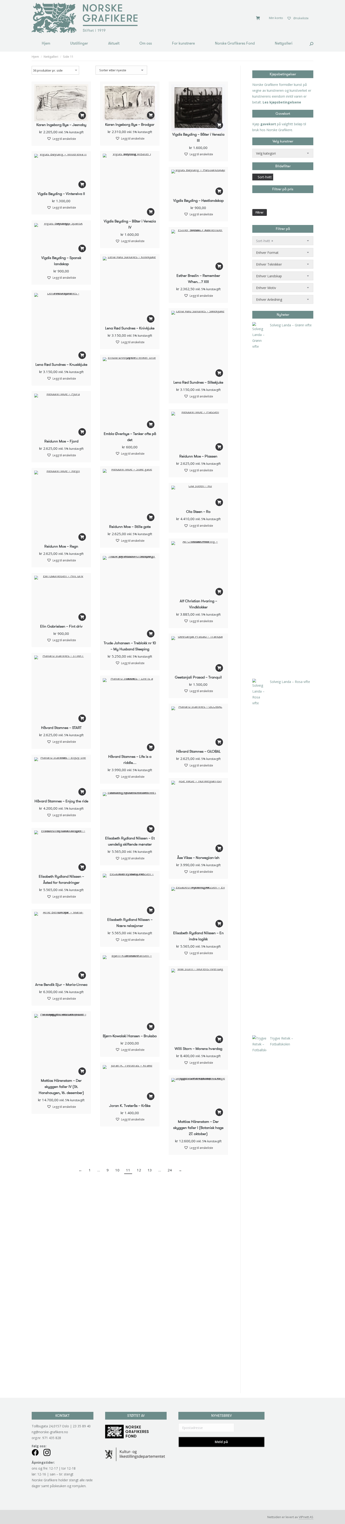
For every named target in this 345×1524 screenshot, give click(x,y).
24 (170, 1170)
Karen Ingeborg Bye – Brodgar (129, 124)
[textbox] (266, 153)
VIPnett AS (306, 1517)
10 (117, 1170)
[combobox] (282, 153)
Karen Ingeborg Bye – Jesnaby (61, 124)
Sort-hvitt (265, 177)
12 (139, 1170)
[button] (82, 115)
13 (150, 1170)
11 (128, 1170)
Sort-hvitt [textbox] (264, 241)
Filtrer (260, 212)
